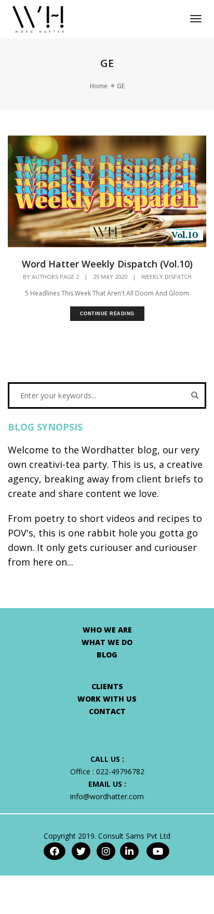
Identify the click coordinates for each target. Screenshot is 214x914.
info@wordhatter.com (107, 796)
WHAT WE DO (107, 642)
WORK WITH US (107, 699)
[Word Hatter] (38, 18)
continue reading (107, 313)
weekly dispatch (166, 276)
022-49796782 (120, 771)
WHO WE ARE (107, 630)
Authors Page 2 (55, 276)
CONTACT (107, 711)
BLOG (107, 655)
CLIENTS (107, 686)
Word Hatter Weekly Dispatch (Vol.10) (107, 264)
